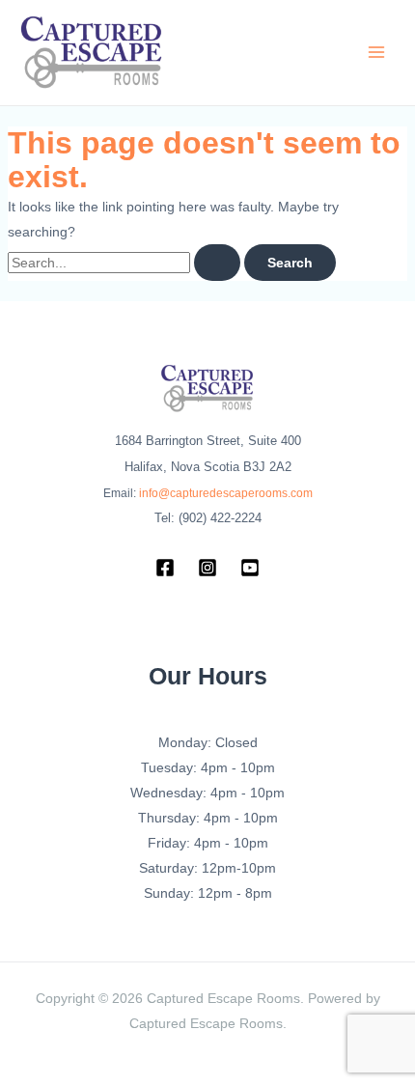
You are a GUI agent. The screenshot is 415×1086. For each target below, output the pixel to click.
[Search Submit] (217, 262)
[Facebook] (165, 567)
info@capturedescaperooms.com (226, 493)
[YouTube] (250, 567)
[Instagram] (207, 567)
